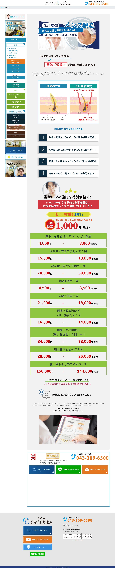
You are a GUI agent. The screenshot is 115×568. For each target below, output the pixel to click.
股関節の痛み (12, 55)
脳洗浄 (15, 132)
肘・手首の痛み (13, 57)
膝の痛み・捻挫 (13, 53)
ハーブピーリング (15, 136)
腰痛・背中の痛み (13, 50)
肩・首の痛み (12, 48)
